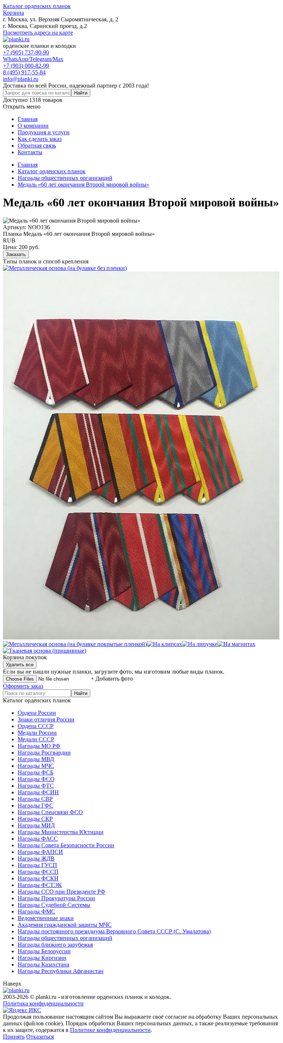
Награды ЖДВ (36, 858)
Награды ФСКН (38, 878)
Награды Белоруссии (44, 951)
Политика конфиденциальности (43, 1003)
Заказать (16, 254)
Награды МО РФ (39, 746)
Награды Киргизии (42, 958)
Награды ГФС (35, 805)
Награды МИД (36, 825)
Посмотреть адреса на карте (38, 32)
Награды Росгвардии (44, 752)
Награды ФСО (36, 779)
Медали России (37, 733)
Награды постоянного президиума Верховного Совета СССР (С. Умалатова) (114, 931)
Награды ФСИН (38, 792)
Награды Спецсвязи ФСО (50, 812)
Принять (14, 1036)
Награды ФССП (38, 872)
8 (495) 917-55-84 (24, 72)
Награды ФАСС (38, 839)
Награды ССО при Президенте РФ (61, 891)
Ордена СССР (35, 726)
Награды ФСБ (35, 772)
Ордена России (37, 713)
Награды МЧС (36, 766)
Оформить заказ (23, 686)
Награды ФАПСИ (40, 852)
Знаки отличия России (46, 719)
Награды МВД (36, 759)
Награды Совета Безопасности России (66, 845)
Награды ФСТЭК (40, 885)
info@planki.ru (20, 79)
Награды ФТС (36, 786)
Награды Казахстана (43, 964)
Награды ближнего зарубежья (55, 944)
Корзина (13, 13)
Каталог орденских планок (37, 6)
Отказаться (40, 1036)
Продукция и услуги (44, 132)
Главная (28, 119)
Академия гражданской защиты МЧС (65, 925)
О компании (33, 126)
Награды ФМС (36, 911)
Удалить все (20, 664)
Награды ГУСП (37, 865)
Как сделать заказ (40, 139)
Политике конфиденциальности (110, 1030)
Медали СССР (36, 739)
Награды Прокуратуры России (56, 898)
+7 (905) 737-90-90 (26, 52)
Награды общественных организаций (65, 938)
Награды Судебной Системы (54, 905)
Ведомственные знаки (46, 918)
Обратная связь (37, 145)
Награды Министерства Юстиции (61, 832)
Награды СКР (35, 819)
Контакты (30, 152)
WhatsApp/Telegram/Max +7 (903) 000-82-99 (33, 62)
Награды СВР (35, 799)
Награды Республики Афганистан (61, 971)
